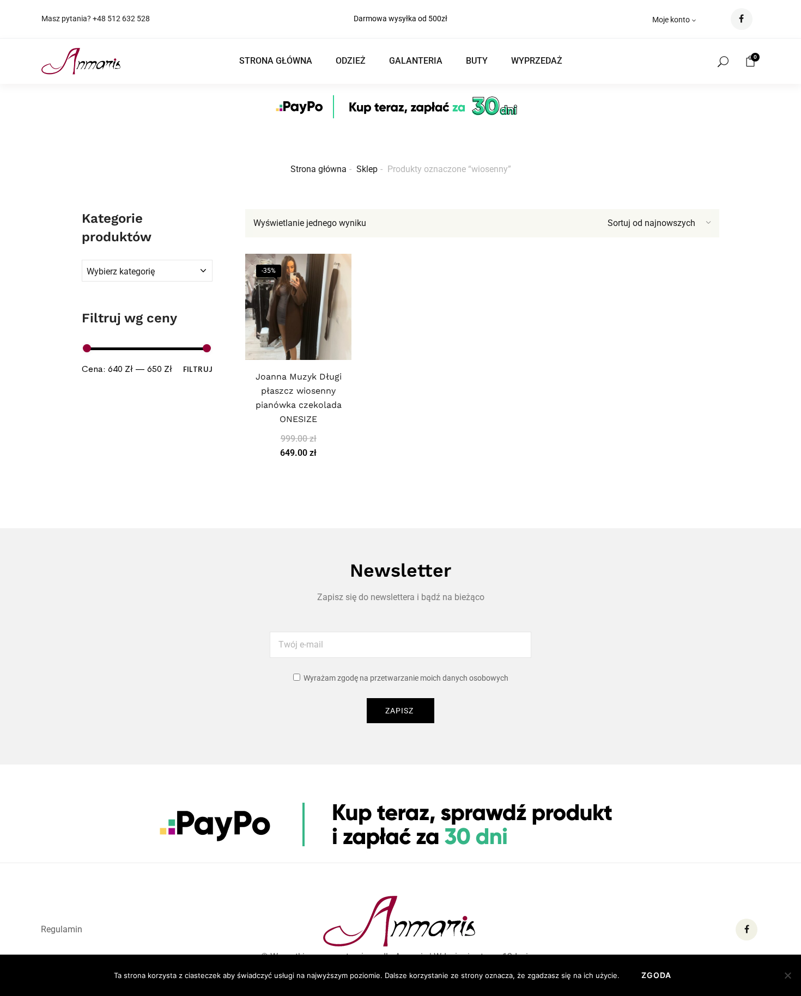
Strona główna (318, 169)
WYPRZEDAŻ (536, 61)
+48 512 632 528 (121, 18)
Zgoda (656, 975)
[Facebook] (746, 929)
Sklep (367, 169)
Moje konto (671, 19)
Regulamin (61, 929)
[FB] (742, 19)
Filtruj (198, 368)
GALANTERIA (415, 61)
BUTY (477, 61)
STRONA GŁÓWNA (275, 61)
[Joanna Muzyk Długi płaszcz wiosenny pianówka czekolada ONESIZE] (298, 307)
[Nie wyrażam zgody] (787, 975)
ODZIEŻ (351, 61)
